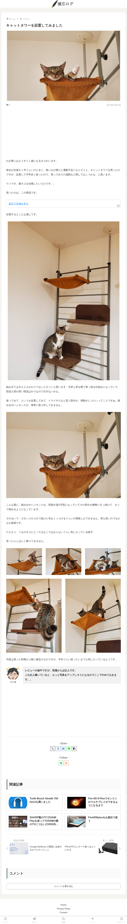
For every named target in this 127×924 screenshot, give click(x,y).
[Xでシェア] (52, 748)
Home (63, 905)
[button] (74, 748)
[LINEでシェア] (69, 748)
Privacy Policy (63, 908)
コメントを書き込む (63, 886)
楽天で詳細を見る (18, 203)
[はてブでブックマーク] (63, 748)
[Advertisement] (63, 132)
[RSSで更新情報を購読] (66, 763)
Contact (63, 912)
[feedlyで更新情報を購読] (61, 763)
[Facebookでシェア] (58, 748)
